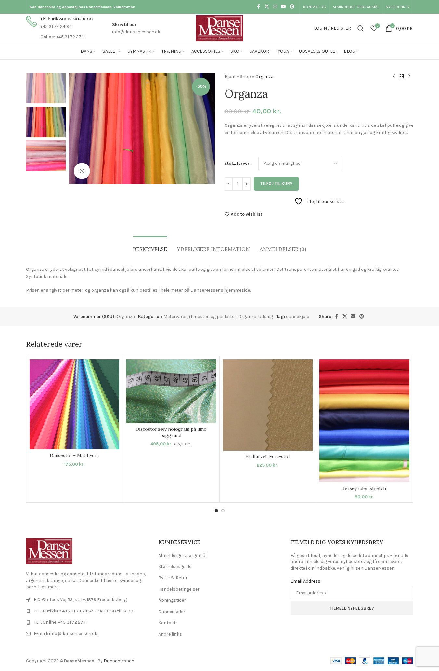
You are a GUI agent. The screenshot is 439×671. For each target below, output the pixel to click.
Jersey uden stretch (364, 488)
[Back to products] (402, 77)
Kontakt (167, 622)
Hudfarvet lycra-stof (267, 456)
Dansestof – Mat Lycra (74, 455)
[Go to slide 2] (223, 510)
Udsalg (265, 316)
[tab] (150, 246)
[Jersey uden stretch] (364, 420)
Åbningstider (172, 600)
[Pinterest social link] (292, 6)
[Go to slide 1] (216, 510)
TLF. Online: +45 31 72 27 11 (60, 622)
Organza (247, 316)
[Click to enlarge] (82, 171)
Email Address (305, 581)
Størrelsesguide (174, 566)
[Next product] (409, 77)
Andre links (170, 634)
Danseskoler (171, 611)
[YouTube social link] (283, 6)
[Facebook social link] (259, 6)
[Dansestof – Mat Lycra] (75, 404)
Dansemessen (119, 661)
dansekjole (297, 316)
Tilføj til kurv (276, 183)
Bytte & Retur (172, 578)
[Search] (360, 28)
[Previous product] (394, 77)
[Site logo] (219, 28)
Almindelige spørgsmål (182, 555)
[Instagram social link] (275, 6)
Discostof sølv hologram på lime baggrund (171, 432)
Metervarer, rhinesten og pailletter (199, 316)
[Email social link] (353, 316)
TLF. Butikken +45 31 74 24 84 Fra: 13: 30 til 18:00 (83, 611)
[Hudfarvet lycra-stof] (268, 405)
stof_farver (237, 163)
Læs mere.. (49, 587)
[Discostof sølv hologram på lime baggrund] (171, 391)
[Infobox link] (59, 28)
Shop (245, 76)
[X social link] (267, 6)
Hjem (230, 76)
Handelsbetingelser (179, 589)
